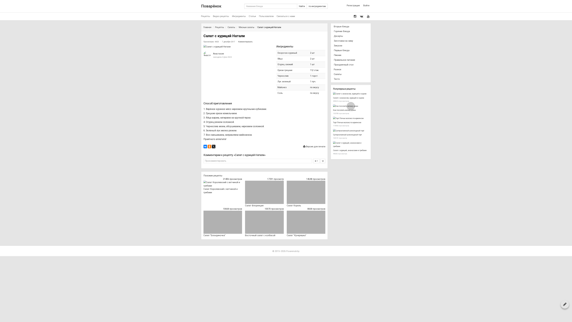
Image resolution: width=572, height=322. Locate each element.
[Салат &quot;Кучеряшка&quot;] (306, 222)
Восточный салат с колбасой (260, 235)
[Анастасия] (207, 54)
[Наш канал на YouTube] (368, 16)
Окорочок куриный (287, 53)
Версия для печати (315, 146)
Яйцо (280, 58)
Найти (302, 6)
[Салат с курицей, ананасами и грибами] (351, 144)
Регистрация (353, 5)
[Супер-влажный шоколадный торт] (351, 131)
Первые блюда (341, 50)
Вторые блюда (341, 26)
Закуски (338, 45)
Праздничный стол (343, 64)
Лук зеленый (284, 81)
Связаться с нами (286, 16)
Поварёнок (211, 6)
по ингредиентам (317, 6)
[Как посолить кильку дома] (351, 106)
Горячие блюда (342, 31)
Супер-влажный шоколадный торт (347, 135)
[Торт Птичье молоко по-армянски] (351, 118)
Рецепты (205, 16)
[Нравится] (322, 161)
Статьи (252, 16)
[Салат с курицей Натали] (238, 46)
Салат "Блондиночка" (214, 235)
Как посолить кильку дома (344, 110)
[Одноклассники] (209, 146)
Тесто (337, 79)
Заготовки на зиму (343, 41)
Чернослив (283, 76)
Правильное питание (344, 60)
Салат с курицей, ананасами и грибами (350, 150)
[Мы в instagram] (355, 16)
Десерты (338, 36)
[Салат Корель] (306, 192)
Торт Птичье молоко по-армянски (347, 122)
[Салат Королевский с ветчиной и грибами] (222, 184)
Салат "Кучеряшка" (296, 235)
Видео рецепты (221, 16)
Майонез (282, 87)
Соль (280, 93)
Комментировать (245, 42)
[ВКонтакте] (205, 146)
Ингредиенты (239, 16)
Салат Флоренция (254, 205)
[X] (213, 146)
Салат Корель (294, 205)
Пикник (337, 55)
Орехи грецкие (285, 70)
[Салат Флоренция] (264, 192)
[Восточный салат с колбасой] (264, 222)
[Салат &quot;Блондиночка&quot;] (222, 222)
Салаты (338, 74)
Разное (337, 69)
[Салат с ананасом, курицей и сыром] (351, 94)
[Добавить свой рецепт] (565, 304)
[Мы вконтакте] (362, 16)
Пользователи (266, 16)
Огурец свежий (285, 64)
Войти (366, 5)
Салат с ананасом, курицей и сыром (348, 98)
